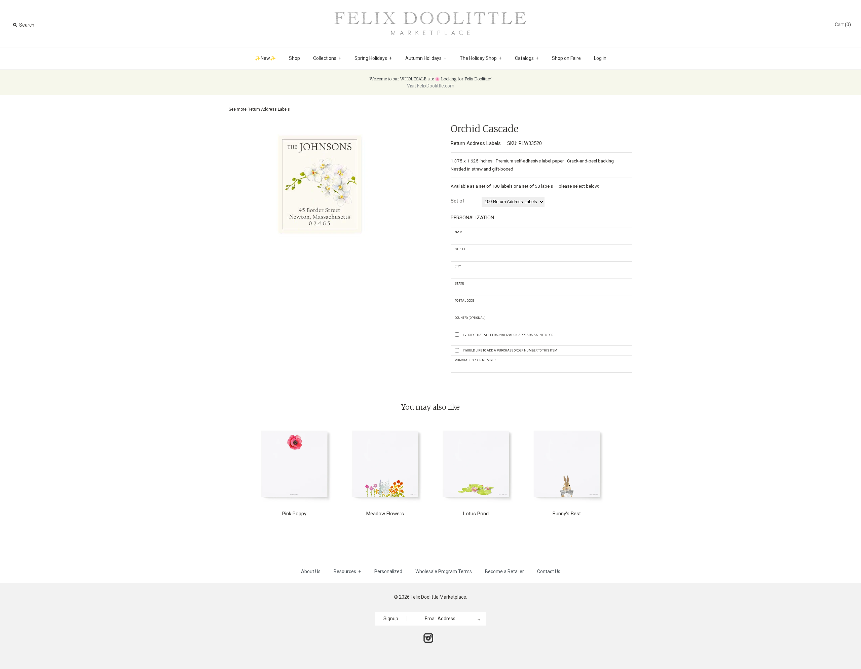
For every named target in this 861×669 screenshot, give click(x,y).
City (458, 266)
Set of (457, 201)
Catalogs (526, 58)
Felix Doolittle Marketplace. (439, 597)
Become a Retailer (504, 571)
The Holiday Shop (480, 58)
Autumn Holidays (425, 58)
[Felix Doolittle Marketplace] (430, 11)
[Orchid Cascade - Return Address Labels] (319, 127)
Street (460, 249)
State (459, 283)
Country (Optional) (470, 318)
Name (459, 232)
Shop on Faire (566, 58)
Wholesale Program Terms (443, 571)
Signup (390, 618)
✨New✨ (265, 58)
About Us (311, 571)
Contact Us (548, 571)
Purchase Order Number (475, 360)
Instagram (428, 638)
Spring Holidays (373, 58)
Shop (294, 58)
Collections (327, 58)
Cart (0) (843, 24)
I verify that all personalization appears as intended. (508, 335)
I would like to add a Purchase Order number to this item (510, 350)
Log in (600, 58)
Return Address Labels (269, 109)
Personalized (388, 571)
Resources (347, 571)
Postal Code (464, 300)
